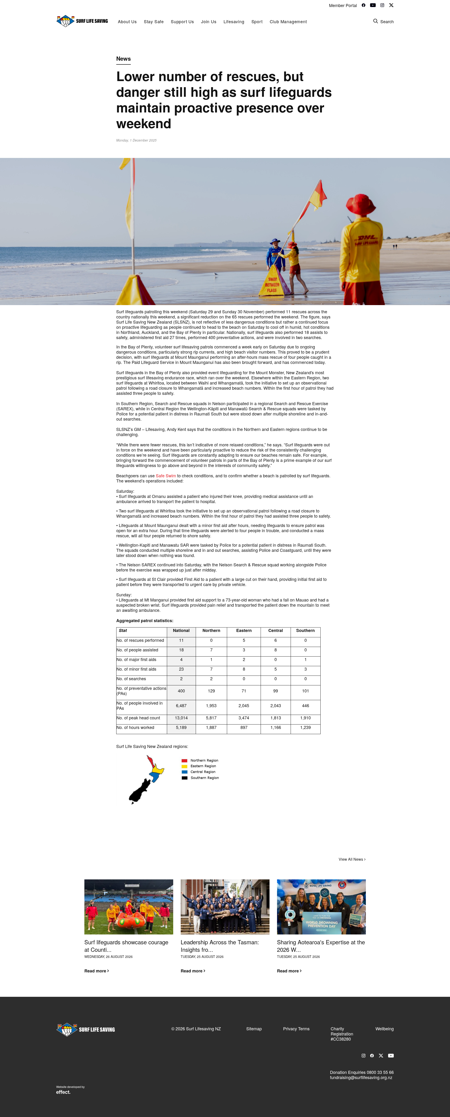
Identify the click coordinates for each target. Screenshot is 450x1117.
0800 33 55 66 (380, 1072)
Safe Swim (166, 475)
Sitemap (254, 1028)
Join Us (209, 21)
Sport (257, 21)
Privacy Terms (296, 1028)
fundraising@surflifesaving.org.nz (361, 1077)
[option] (129, 930)
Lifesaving (234, 21)
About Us (127, 21)
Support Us (182, 21)
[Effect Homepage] (63, 1092)
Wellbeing (384, 1028)
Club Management (288, 21)
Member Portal (343, 5)
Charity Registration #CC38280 (342, 1033)
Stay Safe (154, 21)
